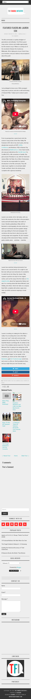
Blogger (19, 567)
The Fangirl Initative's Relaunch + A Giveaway (14, 544)
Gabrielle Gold (19, 380)
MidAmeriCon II (14, 150)
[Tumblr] (20, 524)
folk (15, 380)
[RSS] (25, 524)
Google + (16, 375)
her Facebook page (16, 359)
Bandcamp (5, 359)
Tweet (16, 368)
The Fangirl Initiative (21, 690)
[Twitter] (3, 524)
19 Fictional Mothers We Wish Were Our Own (14, 540)
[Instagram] (12, 524)
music (3, 383)
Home (16, 456)
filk (12, 380)
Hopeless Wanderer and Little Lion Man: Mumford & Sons (17, 406)
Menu (3, 20)
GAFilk (20, 145)
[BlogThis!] (5, 386)
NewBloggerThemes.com (15, 696)
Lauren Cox (26, 380)
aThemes (13, 694)
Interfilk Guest (22, 152)
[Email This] (3, 386)
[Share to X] (6, 386)
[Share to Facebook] (8, 386)
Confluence (5, 147)
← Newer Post (6, 456)
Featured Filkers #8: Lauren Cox (15, 29)
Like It (16, 372)
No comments (15, 36)
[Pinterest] (16, 524)
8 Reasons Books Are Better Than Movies (13, 553)
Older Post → (25, 456)
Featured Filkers (7, 380)
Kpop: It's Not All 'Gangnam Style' (6, 424)
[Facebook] (7, 524)
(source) (15, 133)
